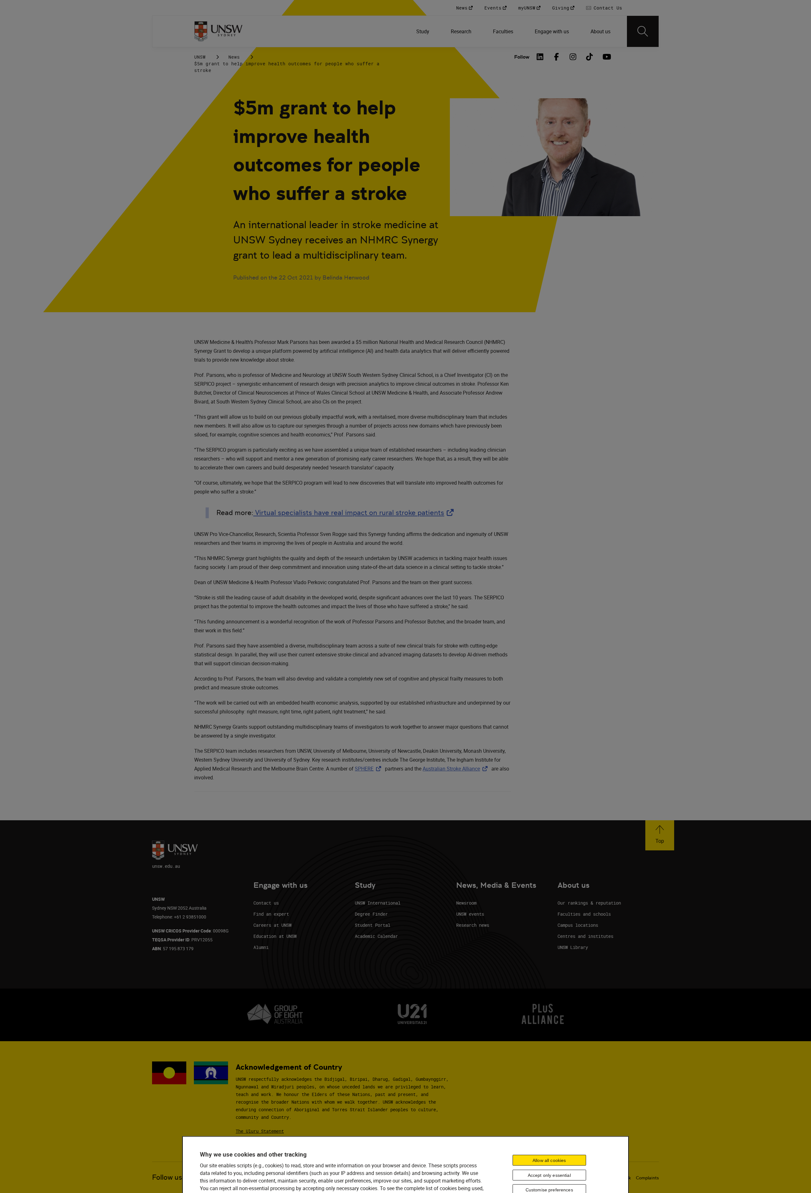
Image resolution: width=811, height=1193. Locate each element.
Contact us (266, 903)
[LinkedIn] (540, 57)
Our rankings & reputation (589, 903)
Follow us (167, 1177)
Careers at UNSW (272, 925)
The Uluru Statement (260, 1131)
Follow (521, 57)
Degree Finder (371, 914)
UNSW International (377, 903)
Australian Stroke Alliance (456, 768)
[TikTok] (589, 57)
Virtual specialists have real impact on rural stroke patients (354, 513)
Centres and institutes (585, 936)
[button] (659, 835)
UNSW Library (573, 947)
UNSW (200, 57)
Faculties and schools (584, 914)
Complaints (647, 1177)
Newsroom (466, 903)
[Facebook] (556, 57)
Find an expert (271, 914)
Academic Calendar (376, 936)
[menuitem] (423, 31)
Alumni (261, 947)
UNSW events (470, 914)
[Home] (218, 31)
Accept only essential (549, 1174)
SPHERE (369, 768)
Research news (472, 925)
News (234, 57)
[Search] (643, 31)
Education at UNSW (275, 936)
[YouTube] (606, 57)
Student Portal (372, 925)
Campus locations (578, 925)
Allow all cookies (549, 1160)
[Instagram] (573, 57)
